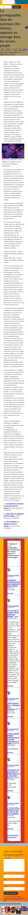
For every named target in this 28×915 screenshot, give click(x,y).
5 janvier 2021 (10, 576)
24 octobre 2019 (10, 766)
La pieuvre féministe (25, 49)
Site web (6, 886)
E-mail (5, 879)
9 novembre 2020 (10, 699)
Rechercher (16, 7)
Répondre (10, 593)
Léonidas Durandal (13, 575)
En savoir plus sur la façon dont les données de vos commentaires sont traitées (14, 899)
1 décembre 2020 (10, 607)
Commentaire (7, 858)
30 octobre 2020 (10, 730)
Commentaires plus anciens (12, 836)
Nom (5, 873)
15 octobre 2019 (10, 804)
